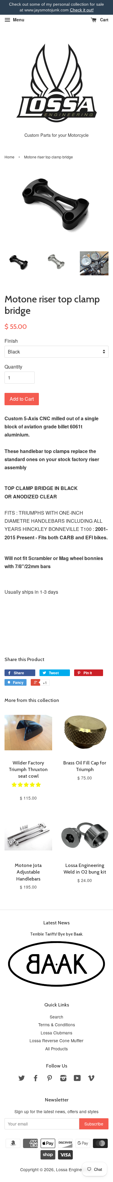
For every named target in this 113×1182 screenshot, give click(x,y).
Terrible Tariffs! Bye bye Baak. (56, 934)
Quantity (13, 366)
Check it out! (82, 10)
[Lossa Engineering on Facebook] (35, 1079)
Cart (103, 20)
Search (56, 1017)
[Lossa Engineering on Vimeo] (91, 1079)
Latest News (56, 923)
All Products (56, 1049)
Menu (18, 20)
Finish (11, 340)
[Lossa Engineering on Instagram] (63, 1079)
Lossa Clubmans (56, 1033)
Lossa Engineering (74, 1169)
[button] (27, 784)
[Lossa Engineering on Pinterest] (49, 1079)
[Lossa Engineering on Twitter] (21, 1079)
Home (9, 156)
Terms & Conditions (56, 1024)
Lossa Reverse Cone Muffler (56, 1040)
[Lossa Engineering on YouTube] (77, 1079)
